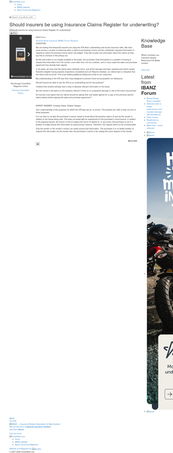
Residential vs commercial (153, 121)
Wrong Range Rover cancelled (153, 99)
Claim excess (152, 117)
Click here (145, 69)
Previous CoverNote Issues (20, 91)
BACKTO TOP (12, 419)
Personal (74, 40)
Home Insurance (50, 40)
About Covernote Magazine (28, 10)
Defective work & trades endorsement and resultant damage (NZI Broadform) (154, 109)
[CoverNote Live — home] (17, 1)
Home (19, 4)
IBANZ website (23, 7)
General (39, 40)
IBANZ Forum (41, 37)
